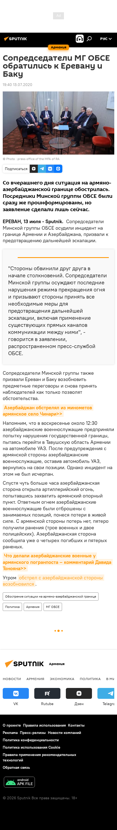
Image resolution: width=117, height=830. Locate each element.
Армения (32, 607)
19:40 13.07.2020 (17, 84)
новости (12, 678)
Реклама (10, 732)
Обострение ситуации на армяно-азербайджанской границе (50, 596)
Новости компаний (64, 732)
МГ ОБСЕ (53, 607)
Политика (12, 607)
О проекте (12, 725)
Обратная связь (16, 767)
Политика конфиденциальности (31, 739)
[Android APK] (19, 783)
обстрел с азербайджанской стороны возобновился (53, 580)
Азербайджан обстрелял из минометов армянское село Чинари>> (48, 410)
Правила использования (44, 725)
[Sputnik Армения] (16, 40)
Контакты (76, 725)
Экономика (62, 678)
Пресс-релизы (33, 732)
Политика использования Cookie (31, 747)
